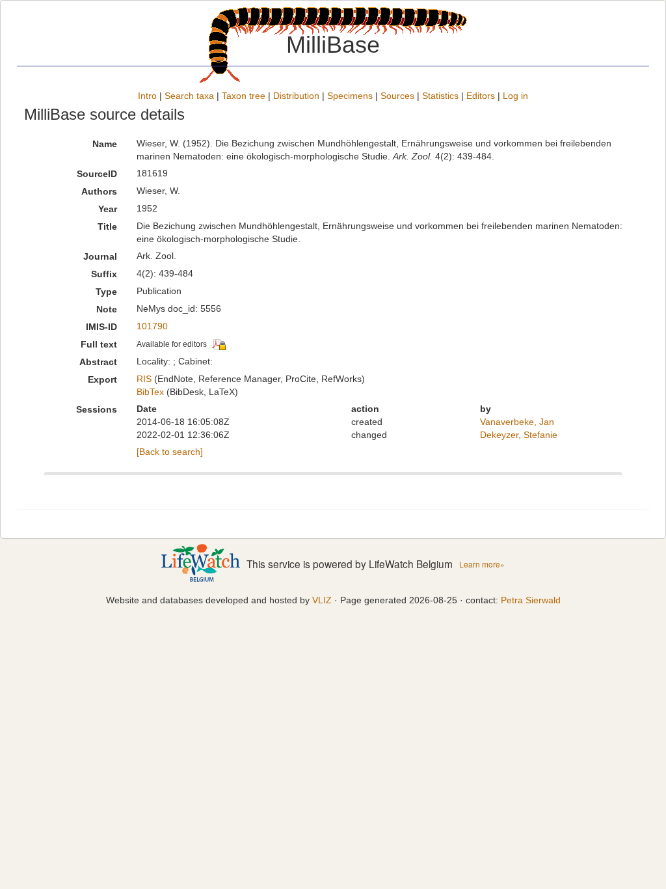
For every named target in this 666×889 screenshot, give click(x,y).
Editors (480, 95)
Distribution (296, 95)
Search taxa (189, 95)
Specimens (350, 95)
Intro (147, 95)
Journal (100, 256)
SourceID (97, 174)
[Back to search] (170, 451)
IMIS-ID (101, 326)
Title (107, 226)
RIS (144, 379)
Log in (515, 95)
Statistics (440, 95)
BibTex (150, 392)
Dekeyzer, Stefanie (518, 435)
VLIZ (322, 600)
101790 (152, 326)
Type (106, 291)
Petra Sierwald (531, 600)
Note (106, 309)
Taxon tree (243, 95)
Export (102, 379)
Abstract (98, 362)
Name (104, 144)
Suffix (104, 274)
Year (107, 209)
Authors (99, 191)
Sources (397, 95)
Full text (99, 344)
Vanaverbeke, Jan (517, 422)
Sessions (96, 409)
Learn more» (482, 563)
